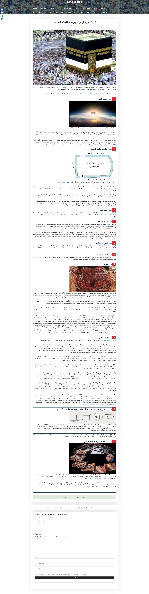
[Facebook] (1, 9)
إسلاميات (68, 12)
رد (39, 524)
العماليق (114, 212)
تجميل (51, 12)
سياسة (95, 8)
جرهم (109, 224)
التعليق (37, 538)
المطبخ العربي (59, 12)
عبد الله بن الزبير (108, 340)
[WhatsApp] (1, 15)
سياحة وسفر (104, 12)
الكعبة (64, 497)
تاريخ (59, 8)
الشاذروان (113, 388)
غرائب (95, 12)
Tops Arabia (74, 2)
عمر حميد (69, 25)
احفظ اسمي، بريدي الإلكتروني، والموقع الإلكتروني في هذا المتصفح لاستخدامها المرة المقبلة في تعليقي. (61, 574)
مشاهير (35, 8)
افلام (45, 12)
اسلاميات (67, 497)
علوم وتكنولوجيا (68, 8)
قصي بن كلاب (101, 245)
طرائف (89, 12)
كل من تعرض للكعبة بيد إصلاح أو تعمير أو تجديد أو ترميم (92, 93)
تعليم (77, 8)
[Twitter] (1, 12)
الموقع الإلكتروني (39, 568)
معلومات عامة (37, 12)
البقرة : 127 (62, 182)
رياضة (82, 12)
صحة (82, 8)
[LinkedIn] (1, 18)
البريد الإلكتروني (39, 563)
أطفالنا (76, 12)
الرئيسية (102, 8)
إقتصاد (88, 8)
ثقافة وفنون (43, 8)
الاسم (37, 557)
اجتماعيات (52, 8)
